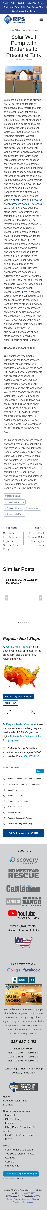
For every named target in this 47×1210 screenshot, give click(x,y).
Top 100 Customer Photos (19, 1153)
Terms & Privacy (13, 1199)
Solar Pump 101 (14, 790)
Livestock (10, 1115)
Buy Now (8, 1104)
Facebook (26, 1199)
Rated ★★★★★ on (22, 963)
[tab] (18, 622)
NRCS (8, 1139)
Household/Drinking (14, 502)
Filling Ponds (12, 1127)
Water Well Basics (15, 807)
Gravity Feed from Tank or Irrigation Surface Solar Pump (10, 538)
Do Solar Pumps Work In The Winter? (21, 581)
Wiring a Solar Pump (16, 812)
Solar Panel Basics (15, 796)
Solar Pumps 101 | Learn (19, 1149)
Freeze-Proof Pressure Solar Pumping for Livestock (35, 536)
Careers (9, 1161)
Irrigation (10, 1123)
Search (39, 771)
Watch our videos (15, 779)
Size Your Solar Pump (15, 1100)
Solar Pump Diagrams (23, 59)
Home (6, 1096)
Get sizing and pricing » (23, 11)
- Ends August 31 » (23, 7)
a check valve (18, 200)
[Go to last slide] (6, 597)
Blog (34, 1199)
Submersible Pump (14, 514)
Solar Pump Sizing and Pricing (20, 824)
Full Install (28, 779)
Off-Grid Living (13, 1119)
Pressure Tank (32, 508)
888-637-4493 (31, 756)
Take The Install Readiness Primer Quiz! (24, 784)
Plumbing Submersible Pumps (20, 818)
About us (10, 1157)
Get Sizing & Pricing (17, 646)
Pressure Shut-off (13, 508)
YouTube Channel (27, 1202)
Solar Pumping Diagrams (18, 801)
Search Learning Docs (11, 767)
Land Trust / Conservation (19, 1135)
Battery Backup (12, 496)
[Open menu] (41, 19)
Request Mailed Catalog (19, 724)
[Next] (40, 597)
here (12, 284)
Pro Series (37, 779)
